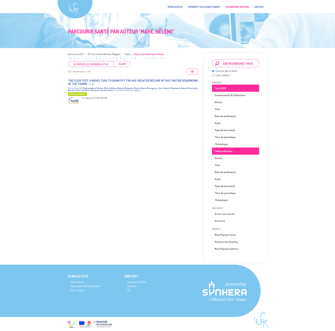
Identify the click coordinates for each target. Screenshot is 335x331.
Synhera (131, 286)
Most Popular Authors (227, 248)
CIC (129, 290)
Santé (127, 54)
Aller (122, 63)
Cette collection (222, 75)
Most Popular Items (225, 234)
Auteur (218, 102)
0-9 (70, 57)
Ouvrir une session (225, 213)
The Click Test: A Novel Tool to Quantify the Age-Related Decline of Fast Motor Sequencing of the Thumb (133, 82)
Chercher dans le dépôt (226, 70)
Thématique (221, 144)
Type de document (225, 130)
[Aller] (217, 63)
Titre (217, 109)
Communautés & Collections (230, 95)
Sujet (218, 123)
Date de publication (225, 116)
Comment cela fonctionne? (204, 6)
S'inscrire (220, 220)
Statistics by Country (226, 241)
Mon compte (77, 290)
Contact (259, 6)
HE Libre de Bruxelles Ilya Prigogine (104, 54)
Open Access (175, 6)
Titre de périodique (225, 137)
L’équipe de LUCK (136, 282)
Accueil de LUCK (75, 54)
